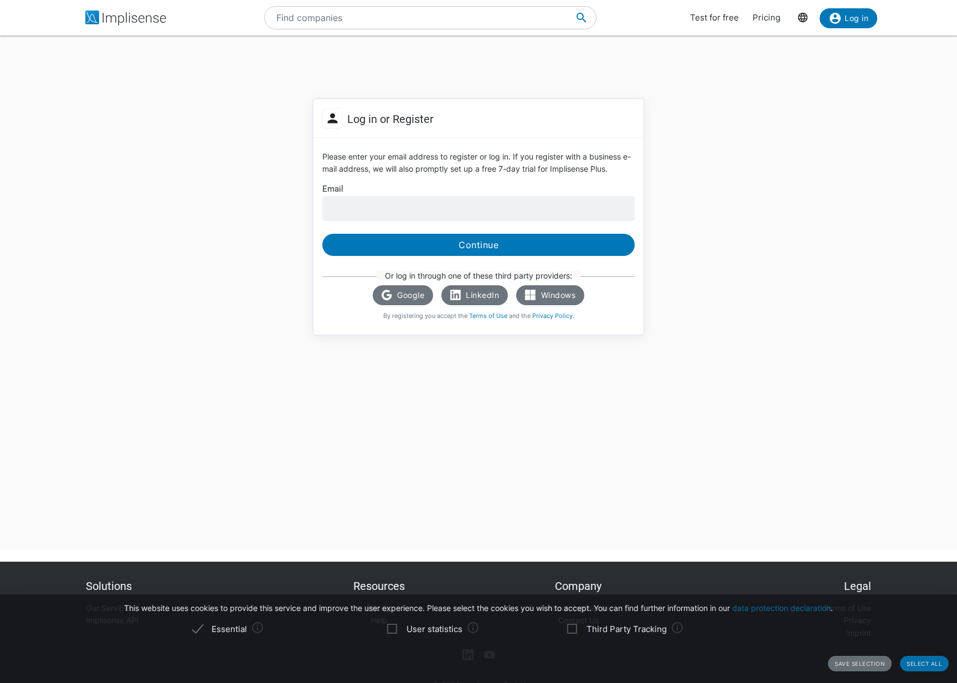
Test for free (714, 17)
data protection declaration (781, 608)
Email (332, 189)
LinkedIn (482, 295)
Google (410, 295)
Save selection (860, 663)
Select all (924, 663)
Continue (478, 244)
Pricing (766, 17)
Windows (556, 295)
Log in (856, 18)
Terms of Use (488, 316)
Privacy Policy (552, 316)
